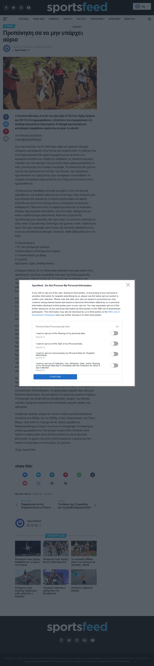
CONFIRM (55, 377)
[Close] (129, 286)
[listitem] (77, 326)
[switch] (114, 333)
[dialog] (77, 333)
